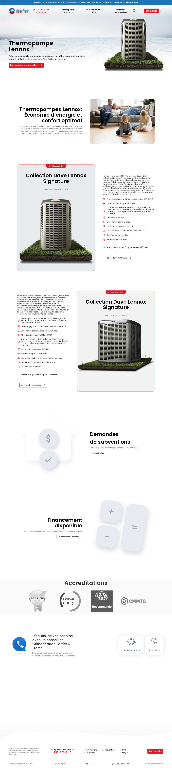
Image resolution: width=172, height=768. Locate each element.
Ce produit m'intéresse (117, 258)
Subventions (110, 750)
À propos (91, 752)
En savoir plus (98, 453)
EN (161, 10)
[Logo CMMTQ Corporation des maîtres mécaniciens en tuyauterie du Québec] (133, 601)
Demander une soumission (23, 65)
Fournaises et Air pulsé (94, 11)
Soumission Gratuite (131, 650)
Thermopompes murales (68, 11)
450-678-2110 (62, 752)
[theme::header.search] (134, 11)
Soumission (151, 11)
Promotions (92, 750)
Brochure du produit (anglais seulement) (125, 247)
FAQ (124, 750)
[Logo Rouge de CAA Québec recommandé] (101, 601)
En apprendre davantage (69, 537)
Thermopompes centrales (41, 11)
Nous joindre (154, 650)
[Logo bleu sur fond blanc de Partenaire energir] (70, 601)
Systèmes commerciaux (120, 11)
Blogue (125, 752)
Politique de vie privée (59, 764)
